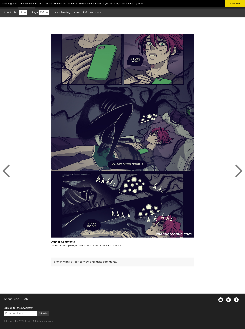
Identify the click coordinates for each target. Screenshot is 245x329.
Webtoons (95, 12)
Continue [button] (235, 4)
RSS (85, 12)
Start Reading (62, 12)
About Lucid (11, 299)
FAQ (25, 299)
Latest (76, 12)
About (7, 12)
